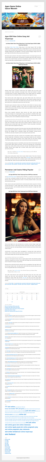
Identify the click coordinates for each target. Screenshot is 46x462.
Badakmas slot (7, 329)
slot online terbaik (11, 432)
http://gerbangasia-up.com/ (11, 358)
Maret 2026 (7, 445)
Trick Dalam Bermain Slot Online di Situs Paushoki (14, 308)
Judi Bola (10, 28)
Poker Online (16, 28)
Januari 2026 (7, 448)
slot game (23, 422)
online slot (22, 414)
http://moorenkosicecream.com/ (12, 354)
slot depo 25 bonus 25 (35, 420)
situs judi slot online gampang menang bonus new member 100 (15, 416)
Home (6, 28)
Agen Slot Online (20, 151)
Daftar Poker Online (14, 47)
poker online (24, 164)
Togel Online (28, 28)
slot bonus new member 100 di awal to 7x (11, 420)
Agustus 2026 (7, 439)
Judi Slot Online (17, 270)
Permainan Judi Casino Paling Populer (19, 170)
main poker (20, 164)
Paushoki (10, 315)
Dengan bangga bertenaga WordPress (23, 457)
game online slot (27, 408)
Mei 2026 (6, 443)
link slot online (32, 412)
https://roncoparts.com (9, 343)
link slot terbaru (9, 414)
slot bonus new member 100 (9, 419)
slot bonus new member (30, 417)
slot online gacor (10, 425)
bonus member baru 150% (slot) (20, 406)
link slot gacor (20, 412)
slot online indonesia (24, 425)
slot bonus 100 (27, 416)
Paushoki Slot (7, 326)
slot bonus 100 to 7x (15, 417)
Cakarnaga (10, 322)
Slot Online (23, 28)
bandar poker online (34, 163)
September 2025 (8, 453)
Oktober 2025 (7, 452)
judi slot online (31, 411)
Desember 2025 (8, 449)
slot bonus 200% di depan (22, 417)
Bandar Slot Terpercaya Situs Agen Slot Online (13, 311)
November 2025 (8, 450)
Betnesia (6, 336)
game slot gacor (37, 408)
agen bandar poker (18, 163)
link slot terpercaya (16, 414)
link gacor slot (7, 412)
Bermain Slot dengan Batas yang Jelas (12, 306)
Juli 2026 (6, 440)
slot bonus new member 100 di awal (19, 419)
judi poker (28, 157)
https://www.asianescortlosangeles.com (15, 375)
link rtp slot (11, 412)
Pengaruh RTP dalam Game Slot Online (12, 307)
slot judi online (31, 422)
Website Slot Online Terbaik (10, 309)
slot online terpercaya (25, 432)
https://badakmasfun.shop (12, 361)
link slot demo (16, 412)
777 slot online (10, 407)
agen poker (24, 163)
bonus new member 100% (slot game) (14, 408)
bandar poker (28, 163)
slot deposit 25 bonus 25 (18, 422)
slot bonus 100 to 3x (8, 417)
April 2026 (7, 444)
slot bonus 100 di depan (34, 416)
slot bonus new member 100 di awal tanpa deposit (33, 419)
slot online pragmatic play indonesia (17, 429)
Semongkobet (9, 400)
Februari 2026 (7, 447)
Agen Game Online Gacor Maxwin (13, 7)
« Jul (12, 301)
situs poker (28, 164)
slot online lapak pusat (12, 427)
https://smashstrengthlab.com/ (13, 333)
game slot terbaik (22, 410)
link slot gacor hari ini (26, 412)
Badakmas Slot (11, 393)
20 (22, 298)
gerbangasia (9, 368)
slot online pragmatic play (29, 427)
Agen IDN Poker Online (11, 176)
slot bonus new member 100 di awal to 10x (24, 420)
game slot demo (32, 408)
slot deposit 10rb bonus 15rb (9, 422)
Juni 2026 (7, 441)
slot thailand (10, 434)
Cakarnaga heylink (10, 382)
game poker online (10, 164)
